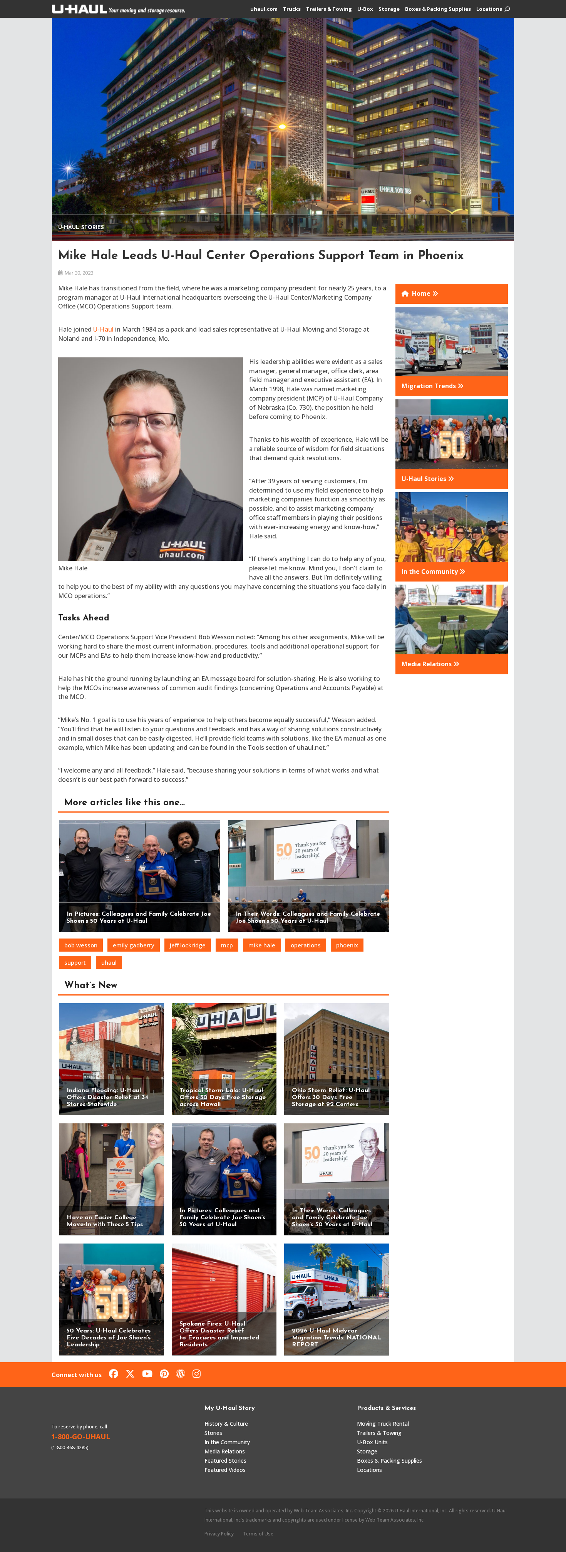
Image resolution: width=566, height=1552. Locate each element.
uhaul (109, 962)
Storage (389, 9)
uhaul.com (264, 9)
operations (306, 945)
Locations (489, 9)
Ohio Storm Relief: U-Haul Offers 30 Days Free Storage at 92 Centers (331, 1098)
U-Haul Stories (81, 228)
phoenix (347, 945)
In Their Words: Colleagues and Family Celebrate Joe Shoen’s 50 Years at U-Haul (332, 1218)
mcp (227, 945)
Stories (213, 1432)
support (75, 962)
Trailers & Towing (329, 9)
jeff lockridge (188, 945)
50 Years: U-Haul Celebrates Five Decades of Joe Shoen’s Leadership (109, 1338)
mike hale (261, 945)
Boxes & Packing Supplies (438, 9)
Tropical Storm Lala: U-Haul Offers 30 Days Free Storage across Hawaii (222, 1098)
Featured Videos (225, 1469)
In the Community (227, 1442)
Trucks (292, 9)
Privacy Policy (219, 1533)
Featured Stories (225, 1460)
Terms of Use (258, 1533)
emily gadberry (133, 945)
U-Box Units (372, 1442)
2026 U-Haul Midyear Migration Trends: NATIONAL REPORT (336, 1338)
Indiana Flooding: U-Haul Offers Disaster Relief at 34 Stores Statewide (107, 1098)
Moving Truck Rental (383, 1423)
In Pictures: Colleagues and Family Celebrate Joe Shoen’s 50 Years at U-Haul (222, 1218)
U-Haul (103, 329)
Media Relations (224, 1451)
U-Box (365, 9)
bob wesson (80, 945)
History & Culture (226, 1423)
